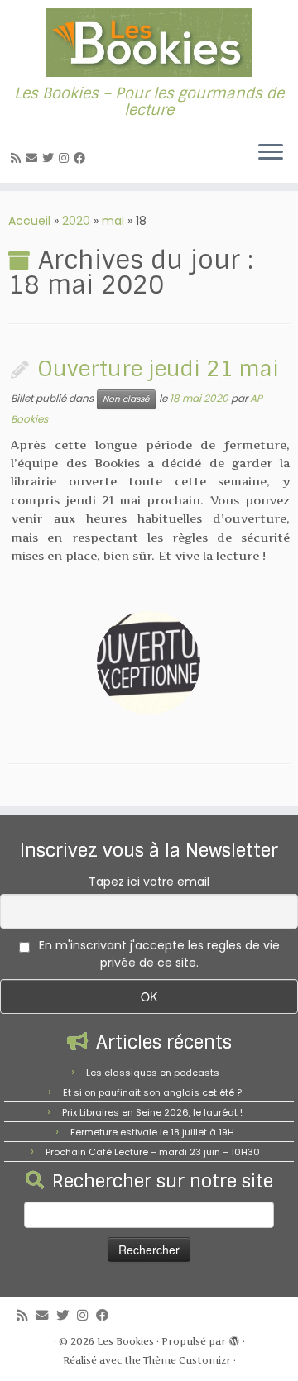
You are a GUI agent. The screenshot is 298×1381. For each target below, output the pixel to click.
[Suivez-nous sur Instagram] (66, 158)
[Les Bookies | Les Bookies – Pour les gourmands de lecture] (149, 42)
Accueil (29, 221)
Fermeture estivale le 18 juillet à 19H (152, 1132)
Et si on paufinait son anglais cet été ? (152, 1092)
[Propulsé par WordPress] (234, 1338)
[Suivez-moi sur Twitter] (50, 158)
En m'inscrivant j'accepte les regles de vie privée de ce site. (158, 954)
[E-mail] (34, 158)
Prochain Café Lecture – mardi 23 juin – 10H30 (153, 1152)
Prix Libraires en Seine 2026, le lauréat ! (152, 1112)
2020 (76, 221)
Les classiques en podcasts (152, 1072)
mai (113, 221)
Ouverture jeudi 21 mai (158, 369)
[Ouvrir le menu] (270, 153)
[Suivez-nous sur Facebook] (82, 158)
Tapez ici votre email (149, 881)
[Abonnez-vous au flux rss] (18, 158)
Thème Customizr (187, 1360)
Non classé (126, 399)
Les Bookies (125, 1341)
